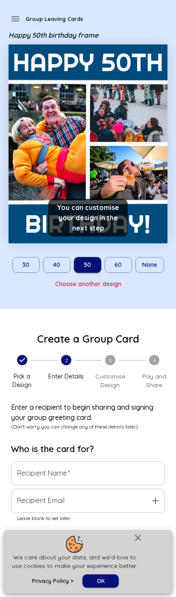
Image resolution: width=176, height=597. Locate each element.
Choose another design (88, 284)
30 (25, 265)
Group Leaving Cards (54, 18)
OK (101, 580)
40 (56, 265)
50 (87, 265)
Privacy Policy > (52, 580)
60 (118, 265)
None (149, 265)
